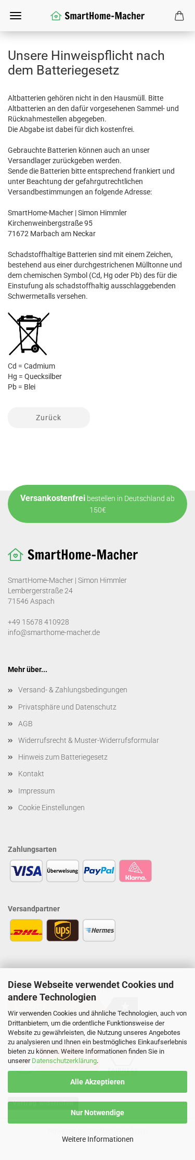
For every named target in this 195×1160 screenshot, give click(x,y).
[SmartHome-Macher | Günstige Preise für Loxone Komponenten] (98, 15)
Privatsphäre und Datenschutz (67, 707)
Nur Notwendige (97, 1112)
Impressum (36, 791)
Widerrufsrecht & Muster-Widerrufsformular (88, 740)
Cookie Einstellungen (51, 807)
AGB (25, 723)
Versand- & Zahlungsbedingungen (72, 690)
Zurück (48, 417)
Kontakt (31, 774)
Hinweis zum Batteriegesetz (63, 757)
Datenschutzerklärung (64, 1061)
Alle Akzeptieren (97, 1082)
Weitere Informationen (98, 1139)
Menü (15, 15)
